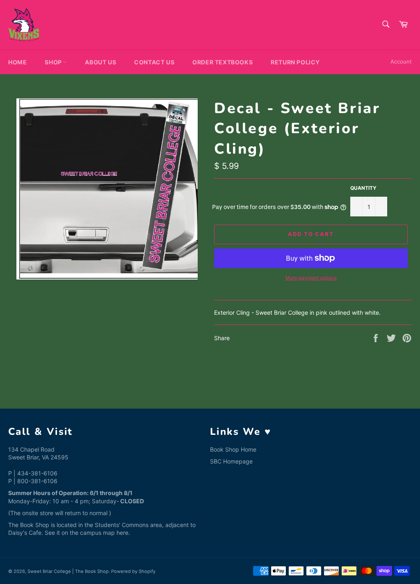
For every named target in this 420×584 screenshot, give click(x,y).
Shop (54, 62)
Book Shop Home (233, 449)
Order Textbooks (222, 62)
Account (401, 61)
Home (17, 62)
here (122, 532)
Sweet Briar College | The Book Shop (68, 571)
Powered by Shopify (133, 571)
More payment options (311, 278)
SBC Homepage (231, 461)
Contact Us (154, 62)
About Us (100, 62)
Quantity (363, 188)
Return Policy (295, 62)
